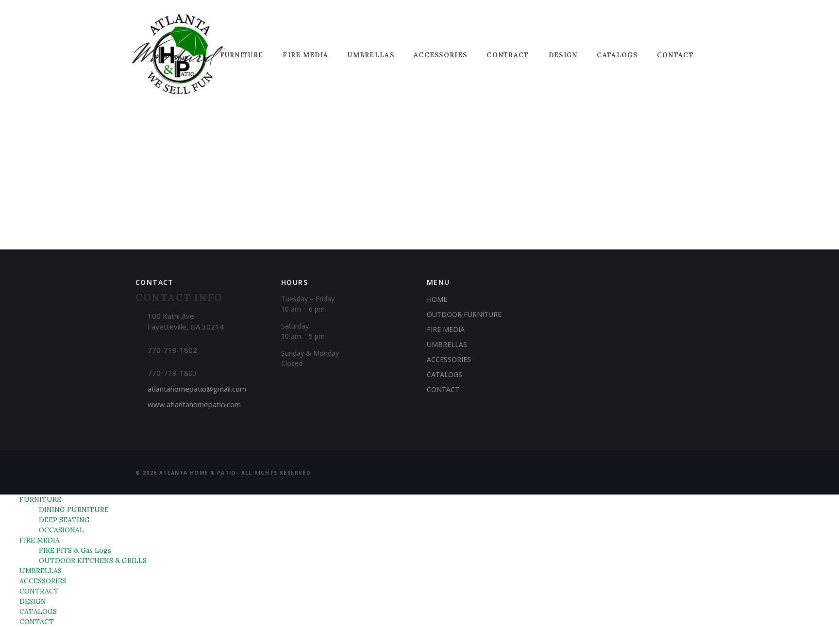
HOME (437, 299)
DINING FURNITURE (74, 509)
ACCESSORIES (440, 55)
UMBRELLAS (371, 55)
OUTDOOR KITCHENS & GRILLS (93, 560)
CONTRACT (508, 55)
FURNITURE (242, 55)
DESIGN (563, 55)
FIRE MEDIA (305, 55)
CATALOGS (617, 55)
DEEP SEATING (64, 519)
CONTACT (675, 55)
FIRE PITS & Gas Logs (75, 550)
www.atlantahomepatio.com (194, 404)
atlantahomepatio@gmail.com (197, 389)
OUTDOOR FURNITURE (464, 314)
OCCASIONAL (61, 530)
